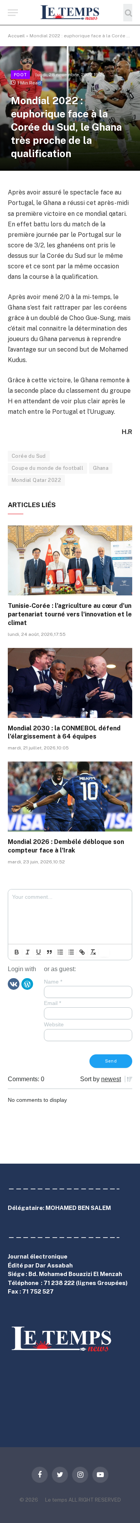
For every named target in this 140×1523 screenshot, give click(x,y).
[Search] (127, 12)
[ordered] (60, 952)
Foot (20, 74)
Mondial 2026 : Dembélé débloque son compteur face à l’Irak (66, 846)
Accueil (16, 36)
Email (52, 1003)
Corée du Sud (29, 456)
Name (53, 982)
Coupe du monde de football (47, 468)
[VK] (13, 983)
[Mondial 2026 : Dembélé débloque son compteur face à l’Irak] (70, 797)
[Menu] (13, 12)
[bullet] (71, 952)
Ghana (100, 468)
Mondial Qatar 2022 (36, 480)
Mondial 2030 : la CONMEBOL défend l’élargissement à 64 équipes (64, 732)
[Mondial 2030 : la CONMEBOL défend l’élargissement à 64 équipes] (70, 683)
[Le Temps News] (70, 12)
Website (54, 1024)
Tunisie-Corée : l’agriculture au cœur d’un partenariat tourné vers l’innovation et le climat (70, 614)
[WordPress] (27, 983)
